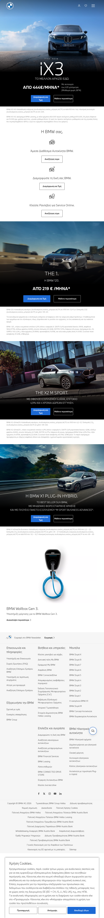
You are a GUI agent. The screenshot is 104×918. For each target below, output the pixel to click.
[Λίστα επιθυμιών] (86, 5)
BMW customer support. (59, 728)
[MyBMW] (79, 5)
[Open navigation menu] (93, 5)
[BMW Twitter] (44, 794)
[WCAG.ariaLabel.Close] (84, 717)
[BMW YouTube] (55, 794)
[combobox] (92, 730)
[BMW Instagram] (49, 794)
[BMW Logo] (10, 5)
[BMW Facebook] (39, 794)
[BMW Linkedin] (60, 794)
